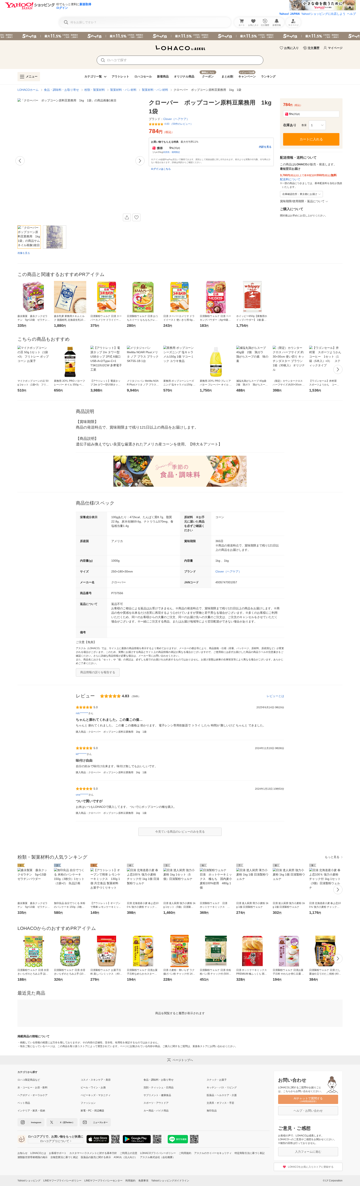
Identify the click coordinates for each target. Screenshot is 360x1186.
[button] (317, 125)
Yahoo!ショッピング (29, 1180)
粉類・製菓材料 (94, 89)
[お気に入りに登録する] (136, 217)
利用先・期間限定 (171, 152)
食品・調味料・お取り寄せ (61, 89)
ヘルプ (351, 13)
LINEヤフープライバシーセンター (103, 1180)
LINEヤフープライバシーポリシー (62, 1180)
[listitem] (49, 1080)
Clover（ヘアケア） (228, 571)
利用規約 (130, 1180)
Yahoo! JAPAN (289, 13)
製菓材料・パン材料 (123, 89)
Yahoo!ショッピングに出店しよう (323, 13)
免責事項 (143, 1180)
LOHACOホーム (28, 89)
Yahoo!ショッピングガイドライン (170, 1180)
